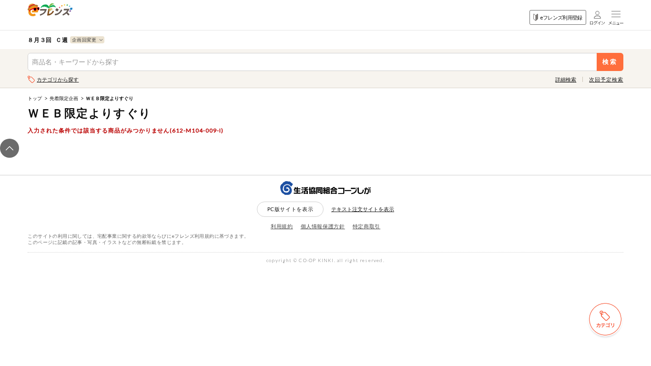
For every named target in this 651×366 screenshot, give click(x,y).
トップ (35, 98)
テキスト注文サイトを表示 (362, 209)
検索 (609, 61)
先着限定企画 (64, 98)
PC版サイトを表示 (290, 209)
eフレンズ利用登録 (561, 17)
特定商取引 (366, 226)
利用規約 (282, 226)
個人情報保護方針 (323, 226)
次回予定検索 (606, 79)
